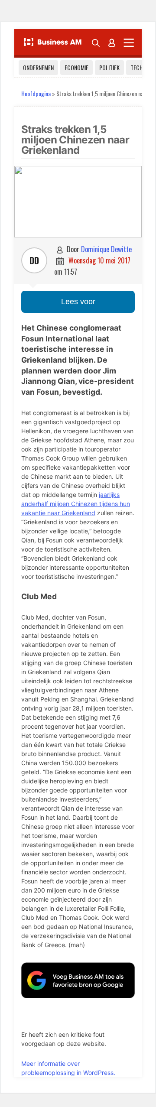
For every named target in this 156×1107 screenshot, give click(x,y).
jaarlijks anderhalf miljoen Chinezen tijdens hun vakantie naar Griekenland (75, 503)
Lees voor (78, 301)
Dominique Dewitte (106, 249)
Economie (76, 67)
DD (34, 260)
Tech (136, 67)
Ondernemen (38, 67)
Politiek (109, 67)
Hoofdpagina (36, 93)
